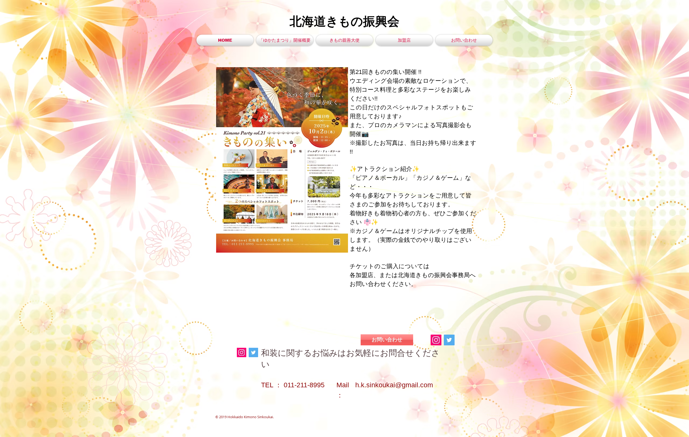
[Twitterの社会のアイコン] (449, 340)
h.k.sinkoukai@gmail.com (394, 385)
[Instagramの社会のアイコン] (436, 340)
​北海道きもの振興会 (344, 21)
